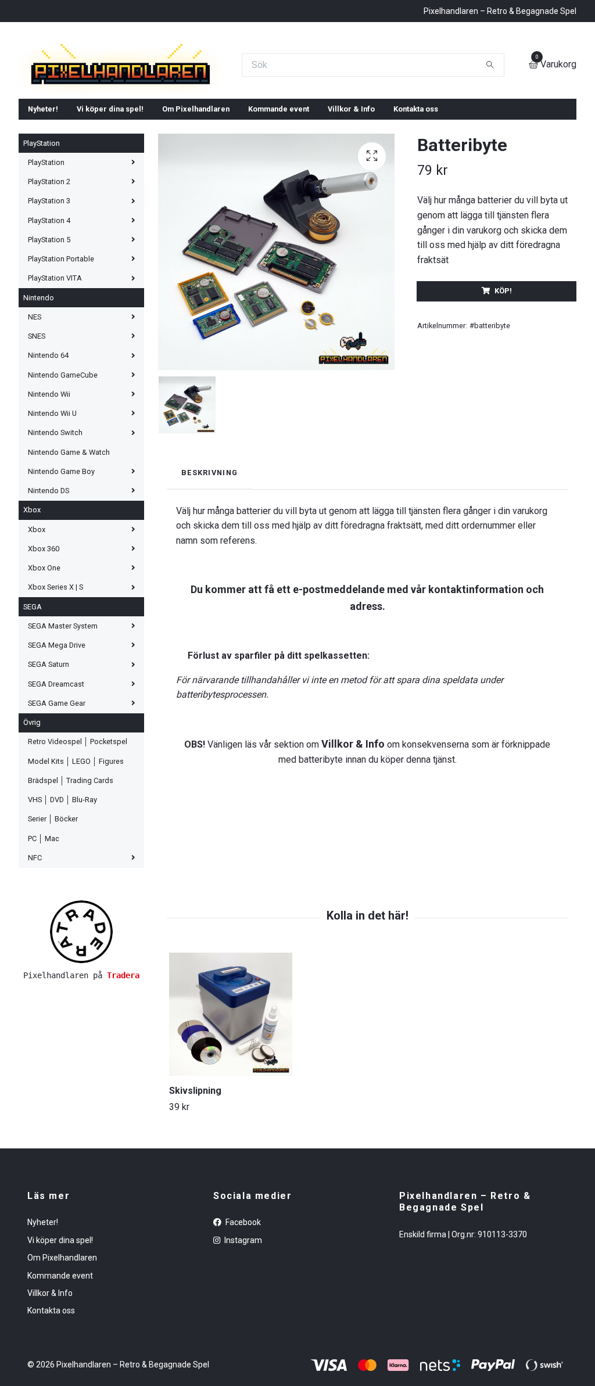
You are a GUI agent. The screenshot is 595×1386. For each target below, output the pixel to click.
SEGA (32, 705)
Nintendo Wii (49, 493)
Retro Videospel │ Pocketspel (77, 840)
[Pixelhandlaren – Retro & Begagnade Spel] (252, 103)
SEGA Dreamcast (56, 782)
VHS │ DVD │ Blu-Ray (62, 898)
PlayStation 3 (49, 300)
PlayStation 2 (49, 280)
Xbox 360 (43, 647)
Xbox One (44, 666)
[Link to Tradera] (81, 1029)
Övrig (32, 821)
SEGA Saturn (48, 763)
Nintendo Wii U (52, 512)
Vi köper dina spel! (110, 207)
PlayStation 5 (49, 338)
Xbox (32, 609)
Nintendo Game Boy (61, 570)
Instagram (242, 1339)
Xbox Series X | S (55, 686)
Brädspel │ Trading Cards (70, 879)
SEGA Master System (63, 724)
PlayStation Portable (61, 357)
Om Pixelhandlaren (196, 207)
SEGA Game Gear (56, 802)
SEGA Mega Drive (56, 743)
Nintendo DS (48, 589)
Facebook (242, 1321)
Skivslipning (195, 1189)
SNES (36, 434)
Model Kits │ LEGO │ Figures (76, 860)
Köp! (503, 390)
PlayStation (41, 242)
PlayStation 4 (49, 319)
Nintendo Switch (55, 531)
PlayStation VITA (55, 377)
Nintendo (38, 396)
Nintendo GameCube (63, 473)
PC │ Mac (43, 937)
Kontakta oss (415, 207)
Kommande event (278, 207)
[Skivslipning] (230, 1113)
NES (34, 415)
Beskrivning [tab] (209, 571)
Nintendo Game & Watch (69, 551)
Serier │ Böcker (53, 918)
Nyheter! (43, 207)
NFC (35, 956)
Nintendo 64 (48, 454)
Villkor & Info (351, 207)
